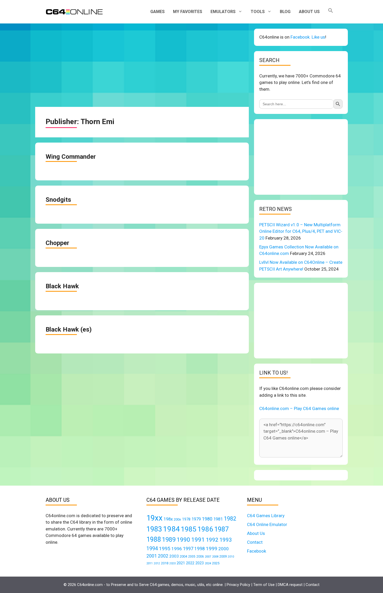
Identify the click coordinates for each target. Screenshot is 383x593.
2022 (190, 563)
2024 (208, 563)
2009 (223, 556)
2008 (215, 556)
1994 (152, 548)
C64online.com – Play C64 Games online (299, 408)
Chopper (57, 243)
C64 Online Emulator (267, 524)
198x (168, 519)
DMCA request (290, 584)
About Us (309, 11)
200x (177, 519)
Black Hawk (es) (69, 329)
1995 (164, 549)
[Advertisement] (142, 65)
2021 (181, 563)
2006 (200, 556)
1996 (176, 548)
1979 (196, 519)
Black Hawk (62, 286)
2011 (149, 563)
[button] (330, 11)
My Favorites (187, 11)
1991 (198, 539)
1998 (199, 548)
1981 (218, 519)
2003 (174, 556)
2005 (191, 556)
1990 (183, 539)
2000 (223, 548)
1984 (171, 529)
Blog (285, 11)
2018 (164, 563)
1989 (169, 539)
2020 (172, 563)
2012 (157, 563)
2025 (215, 563)
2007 (208, 556)
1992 (212, 539)
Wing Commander (71, 156)
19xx (154, 517)
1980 (207, 519)
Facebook (256, 551)
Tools (258, 11)
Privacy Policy (238, 584)
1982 (230, 518)
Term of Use (264, 584)
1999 (211, 549)
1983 (154, 529)
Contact (255, 542)
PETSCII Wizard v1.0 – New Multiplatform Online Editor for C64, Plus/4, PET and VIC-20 (300, 231)
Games (157, 11)
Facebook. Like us (308, 37)
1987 (221, 529)
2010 (231, 556)
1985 (188, 529)
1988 (153, 539)
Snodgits (58, 199)
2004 (183, 556)
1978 (186, 519)
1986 (205, 529)
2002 (163, 556)
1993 (225, 540)
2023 (199, 563)
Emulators (223, 11)
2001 (151, 556)
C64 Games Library (266, 515)
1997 (188, 548)
